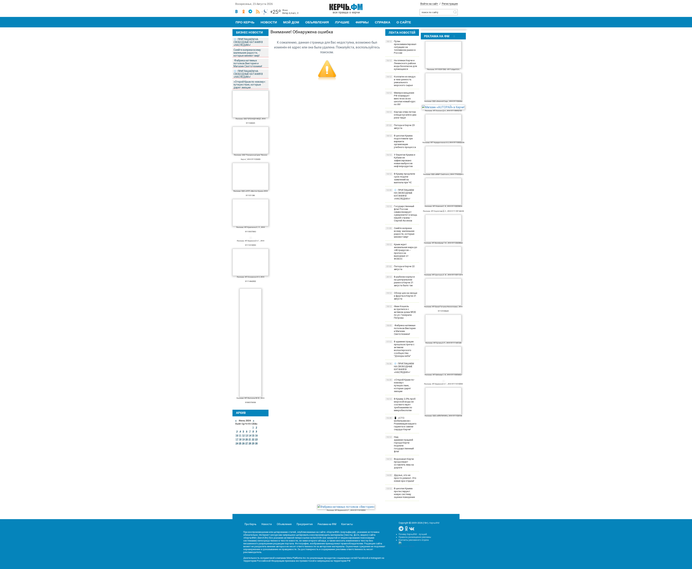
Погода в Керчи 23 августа (400, 126)
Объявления (317, 22)
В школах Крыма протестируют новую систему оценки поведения (401, 492)
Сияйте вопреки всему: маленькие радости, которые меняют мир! (247, 52)
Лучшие (342, 22)
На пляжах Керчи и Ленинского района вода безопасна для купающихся (402, 64)
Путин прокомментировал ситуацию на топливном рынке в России (401, 47)
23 (256, 439)
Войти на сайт (429, 3)
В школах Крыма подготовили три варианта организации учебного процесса (401, 141)
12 (243, 435)
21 (250, 439)
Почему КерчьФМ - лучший (413, 534)
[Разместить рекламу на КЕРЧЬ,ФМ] (454, 36)
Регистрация (450, 3)
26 (243, 443)
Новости (269, 22)
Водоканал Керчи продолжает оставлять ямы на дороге (400, 463)
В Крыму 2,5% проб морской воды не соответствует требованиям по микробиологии (401, 404)
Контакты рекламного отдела (414, 540)
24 (237, 443)
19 (243, 439)
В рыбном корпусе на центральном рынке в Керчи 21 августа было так (401, 281)
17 (237, 439)
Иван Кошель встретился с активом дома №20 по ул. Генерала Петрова (401, 312)
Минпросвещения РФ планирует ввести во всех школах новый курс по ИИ (401, 98)
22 (253, 439)
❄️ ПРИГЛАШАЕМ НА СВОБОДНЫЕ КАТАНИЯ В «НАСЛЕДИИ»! (248, 42)
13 (246, 435)
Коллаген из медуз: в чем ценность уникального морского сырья (401, 81)
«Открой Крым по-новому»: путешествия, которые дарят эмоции (250, 84)
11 (240, 435)
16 (256, 435)
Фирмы (362, 22)
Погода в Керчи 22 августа (400, 268)
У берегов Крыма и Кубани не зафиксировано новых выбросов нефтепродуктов (401, 160)
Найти (455, 12)
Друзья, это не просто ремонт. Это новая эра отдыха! (401, 478)
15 (253, 435)
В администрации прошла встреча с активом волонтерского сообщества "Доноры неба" (400, 348)
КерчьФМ (434, 523)
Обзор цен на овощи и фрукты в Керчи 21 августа (402, 296)
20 (246, 439)
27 (246, 443)
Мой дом (291, 22)
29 (253, 443)
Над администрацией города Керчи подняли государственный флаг (400, 444)
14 (250, 435)
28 (250, 443)
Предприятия (305, 524)
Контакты (347, 524)
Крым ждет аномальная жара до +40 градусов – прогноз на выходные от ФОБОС (402, 251)
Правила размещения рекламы (415, 537)
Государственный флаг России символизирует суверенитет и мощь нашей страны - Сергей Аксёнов (402, 213)
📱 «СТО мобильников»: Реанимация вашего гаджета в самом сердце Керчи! (401, 424)
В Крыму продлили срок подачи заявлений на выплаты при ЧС (401, 178)
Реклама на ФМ (327, 524)
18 (240, 439)
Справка (382, 22)
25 (240, 443)
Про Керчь (245, 22)
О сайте (403, 22)
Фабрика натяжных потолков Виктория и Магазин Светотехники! (248, 63)
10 (237, 435)
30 (256, 443)
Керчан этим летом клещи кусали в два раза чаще (401, 115)
